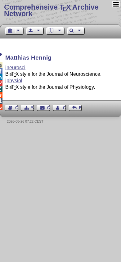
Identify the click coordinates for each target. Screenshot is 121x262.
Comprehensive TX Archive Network (51, 10)
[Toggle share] (2, 54)
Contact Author (64, 108)
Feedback (80, 108)
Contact (48, 108)
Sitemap (32, 108)
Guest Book (16, 108)
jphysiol (13, 80)
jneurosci (15, 67)
